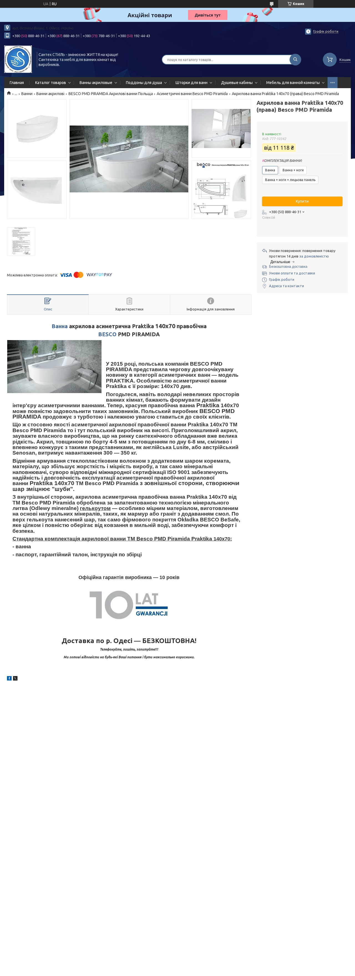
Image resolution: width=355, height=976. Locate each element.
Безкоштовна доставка (288, 266)
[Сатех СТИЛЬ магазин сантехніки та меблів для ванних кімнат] (18, 59)
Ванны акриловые (96, 83)
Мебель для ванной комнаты (293, 83)
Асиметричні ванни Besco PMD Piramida (192, 93)
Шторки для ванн (191, 83)
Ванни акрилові (50, 93)
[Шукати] (295, 59)
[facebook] (9, 679)
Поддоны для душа (144, 83)
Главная (17, 83)
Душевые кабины (237, 83)
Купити (302, 201)
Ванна (60, 326)
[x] (15, 679)
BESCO (107, 334)
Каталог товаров (50, 83)
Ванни (26, 93)
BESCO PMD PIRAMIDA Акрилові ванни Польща (111, 93)
